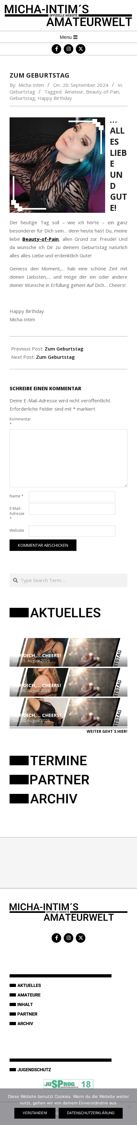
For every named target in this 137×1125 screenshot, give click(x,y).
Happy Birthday (55, 98)
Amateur (74, 91)
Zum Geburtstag (64, 348)
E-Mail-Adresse (17, 513)
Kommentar (18, 421)
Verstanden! (35, 1113)
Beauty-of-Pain (102, 91)
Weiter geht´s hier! (107, 731)
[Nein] (129, 1107)
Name (17, 496)
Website (17, 530)
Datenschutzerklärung (90, 1113)
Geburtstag (22, 91)
